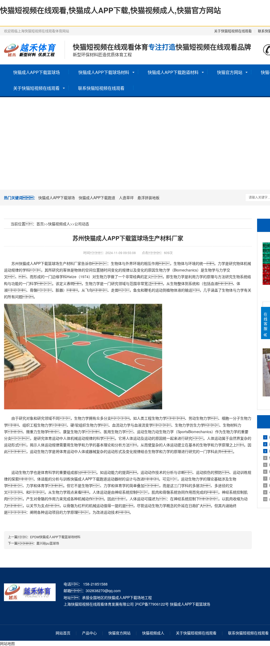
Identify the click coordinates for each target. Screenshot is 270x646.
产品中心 (89, 632)
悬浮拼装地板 (148, 197)
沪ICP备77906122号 (152, 604)
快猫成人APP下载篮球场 (36, 72)
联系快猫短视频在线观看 (101, 88)
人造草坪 (126, 197)
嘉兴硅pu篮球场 (47, 543)
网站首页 (63, 632)
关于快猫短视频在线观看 (233, 30)
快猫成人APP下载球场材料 (103, 72)
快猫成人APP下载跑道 (97, 197)
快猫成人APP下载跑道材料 (173, 72)
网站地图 (7, 643)
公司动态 (81, 223)
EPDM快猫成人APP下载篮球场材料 (55, 537)
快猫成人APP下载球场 (56, 197)
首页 (40, 223)
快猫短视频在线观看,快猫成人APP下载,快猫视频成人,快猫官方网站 (110, 10)
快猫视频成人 (59, 223)
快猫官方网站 (229, 72)
